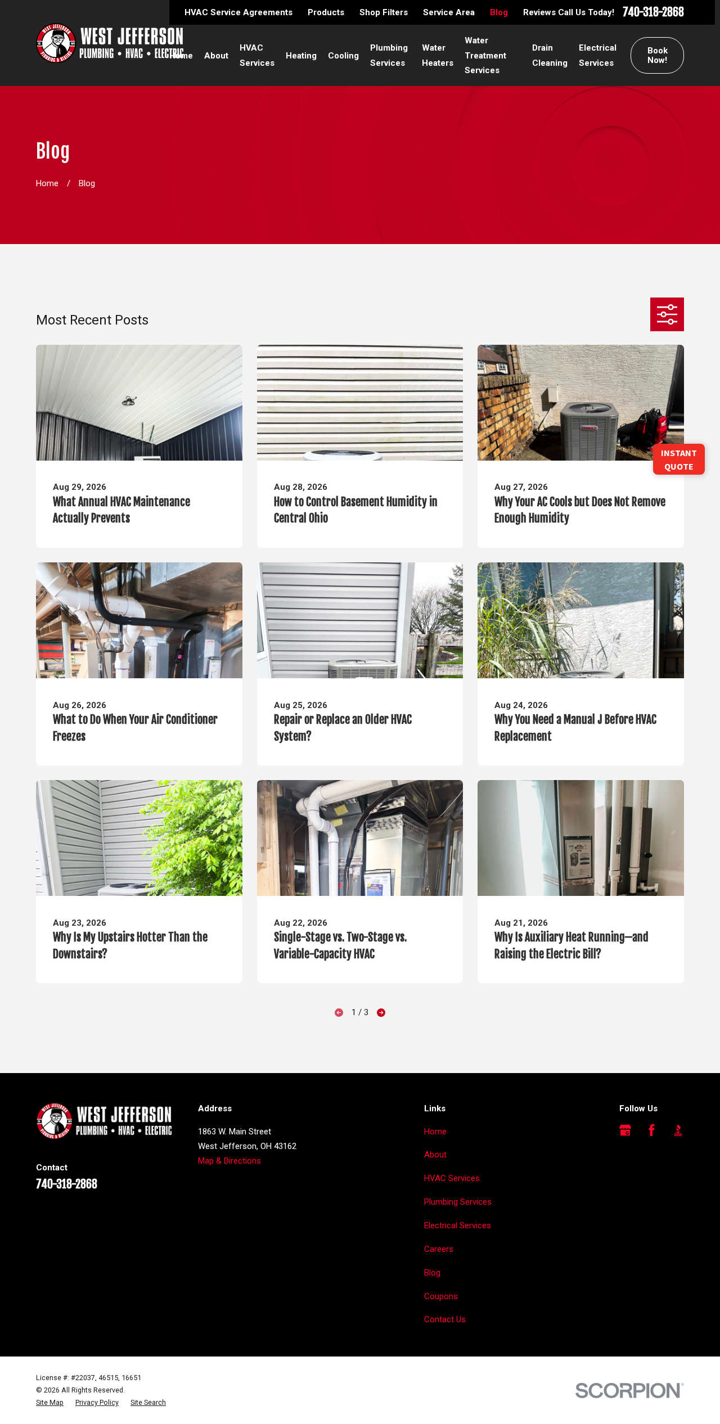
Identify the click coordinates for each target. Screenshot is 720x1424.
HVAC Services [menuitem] (257, 55)
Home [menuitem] (181, 56)
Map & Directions (229, 1161)
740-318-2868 (653, 12)
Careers (438, 1249)
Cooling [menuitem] (343, 56)
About (435, 1155)
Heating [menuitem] (301, 56)
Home (435, 1131)
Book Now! (657, 55)
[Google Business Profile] (625, 1130)
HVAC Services (452, 1178)
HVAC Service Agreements (238, 12)
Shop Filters (383, 12)
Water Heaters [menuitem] (437, 55)
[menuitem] (50, 1402)
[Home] (109, 43)
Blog (499, 12)
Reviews (539, 12)
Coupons (441, 1296)
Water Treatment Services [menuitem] (485, 55)
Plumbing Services (458, 1202)
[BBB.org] (678, 1130)
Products (326, 12)
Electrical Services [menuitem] (597, 55)
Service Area (449, 12)
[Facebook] (652, 1130)
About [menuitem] (216, 56)
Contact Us (445, 1319)
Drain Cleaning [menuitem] (550, 55)
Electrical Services (457, 1225)
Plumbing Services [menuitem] (389, 55)
